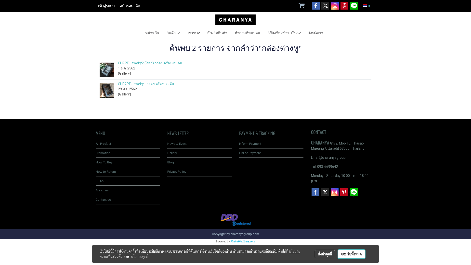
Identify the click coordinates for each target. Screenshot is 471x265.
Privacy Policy (176, 171)
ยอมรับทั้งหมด (351, 254)
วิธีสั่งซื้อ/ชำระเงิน (283, 33)
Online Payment (250, 153)
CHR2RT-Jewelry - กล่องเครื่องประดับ (146, 84)
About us (102, 190)
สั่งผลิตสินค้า (217, 33)
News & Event (177, 144)
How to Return (106, 171)
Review (194, 33)
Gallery (172, 153)
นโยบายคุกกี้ (139, 256)
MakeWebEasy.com (243, 241)
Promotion (103, 153)
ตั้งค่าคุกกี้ (325, 254)
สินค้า (172, 33)
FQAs (100, 181)
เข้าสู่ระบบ (106, 6)
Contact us (103, 199)
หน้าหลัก (152, 33)
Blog (170, 162)
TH (369, 5)
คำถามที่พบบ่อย (247, 33)
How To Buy (104, 162)
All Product (103, 144)
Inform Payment (250, 144)
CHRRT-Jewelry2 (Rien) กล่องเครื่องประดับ (150, 63)
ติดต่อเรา (315, 33)
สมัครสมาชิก (130, 6)
